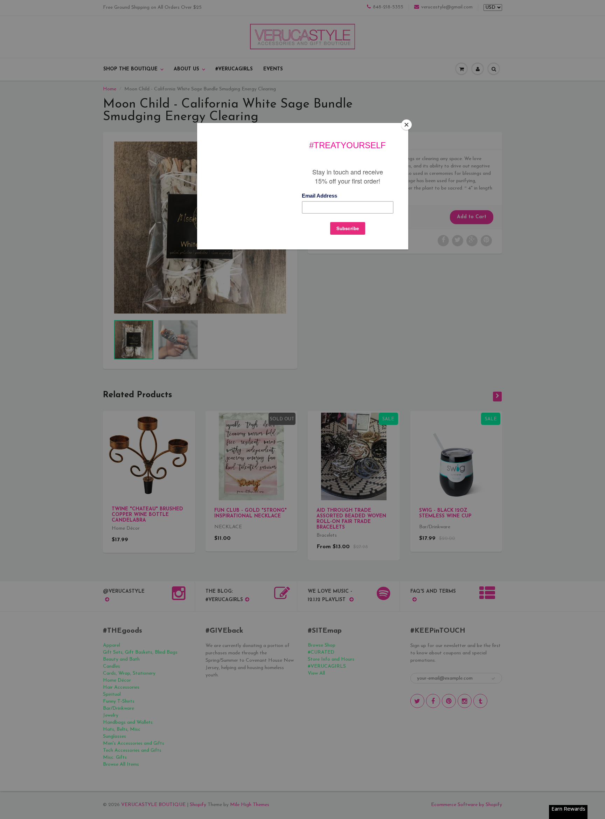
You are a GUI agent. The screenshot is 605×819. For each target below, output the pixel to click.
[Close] (406, 124)
